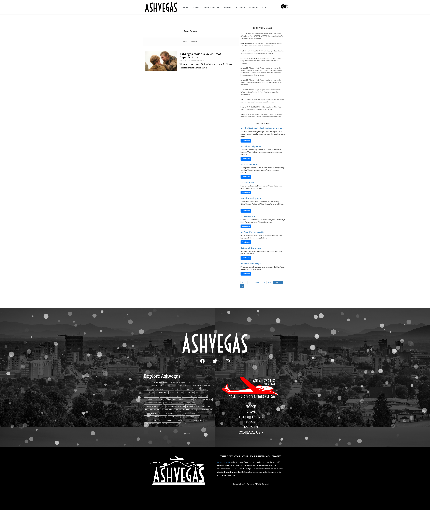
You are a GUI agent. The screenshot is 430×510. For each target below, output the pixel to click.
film (203, 396)
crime (189, 392)
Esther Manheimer (170, 396)
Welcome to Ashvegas (251, 263)
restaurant (189, 413)
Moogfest (193, 406)
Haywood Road (153, 403)
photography (171, 413)
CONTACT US (256, 7)
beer (149, 389)
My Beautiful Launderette (252, 232)
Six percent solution (250, 164)
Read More (246, 141)
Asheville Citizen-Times (182, 382)
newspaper (206, 410)
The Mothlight (153, 420)
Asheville (161, 382)
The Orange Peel (173, 420)
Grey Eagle (186, 399)
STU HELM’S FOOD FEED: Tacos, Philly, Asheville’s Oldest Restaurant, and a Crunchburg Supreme (261, 60)
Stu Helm (244, 51)
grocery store (203, 399)
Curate (201, 392)
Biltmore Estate (164, 389)
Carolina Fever (247, 182)
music (167, 410)
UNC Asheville (152, 424)
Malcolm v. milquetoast (251, 146)
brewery (201, 389)
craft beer (176, 392)
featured (189, 396)
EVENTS (240, 7)
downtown (151, 396)
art (148, 382)
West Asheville (172, 424)
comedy (161, 392)
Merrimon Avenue (175, 406)
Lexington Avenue (154, 406)
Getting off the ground (251, 248)
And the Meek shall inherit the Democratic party (262, 128)
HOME (185, 7)
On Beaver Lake (248, 216)
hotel (191, 403)
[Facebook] (202, 361)
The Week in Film (194, 420)
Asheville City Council (157, 385)
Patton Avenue (153, 413)
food (149, 399)
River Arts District (155, 417)
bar (207, 385)
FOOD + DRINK (212, 7)
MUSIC (228, 7)
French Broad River (166, 399)
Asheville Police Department (186, 385)
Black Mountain (184, 389)
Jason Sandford (185, 60)
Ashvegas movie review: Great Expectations (200, 56)
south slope (176, 417)
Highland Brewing (174, 403)
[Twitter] (215, 361)
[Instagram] (286, 6)
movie (206, 406)
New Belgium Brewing (186, 410)
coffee (149, 392)
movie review (152, 410)
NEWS (196, 7)
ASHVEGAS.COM (223, 462)
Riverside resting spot (251, 198)
